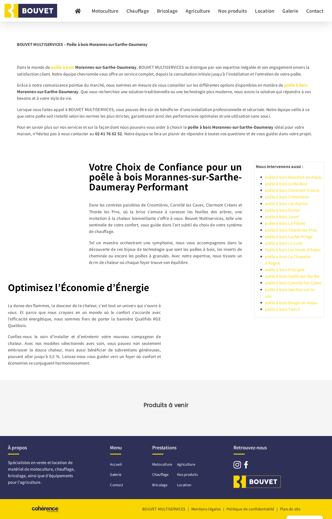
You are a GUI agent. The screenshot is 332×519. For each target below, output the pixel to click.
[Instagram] (237, 465)
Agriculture (186, 464)
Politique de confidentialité (250, 509)
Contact (113, 484)
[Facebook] (246, 465)
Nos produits (187, 474)
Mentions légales (206, 509)
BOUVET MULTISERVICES (163, 509)
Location (184, 484)
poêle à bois (62, 67)
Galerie (113, 474)
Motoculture (162, 464)
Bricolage (159, 484)
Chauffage (160, 474)
